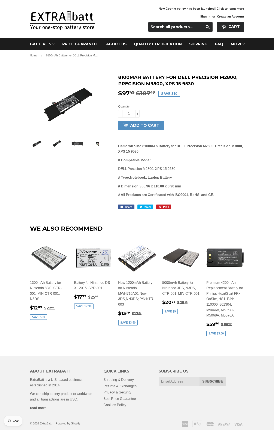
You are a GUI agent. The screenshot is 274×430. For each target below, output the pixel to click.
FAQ (219, 44)
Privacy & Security (117, 392)
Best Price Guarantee (119, 399)
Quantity (124, 106)
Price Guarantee (80, 44)
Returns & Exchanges (120, 386)
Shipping (198, 44)
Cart (233, 26)
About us (116, 44)
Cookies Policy (114, 405)
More (236, 44)
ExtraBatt (46, 423)
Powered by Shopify (68, 423)
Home (33, 55)
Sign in (205, 16)
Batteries (41, 44)
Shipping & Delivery (118, 379)
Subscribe (212, 381)
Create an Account (230, 16)
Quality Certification (158, 44)
